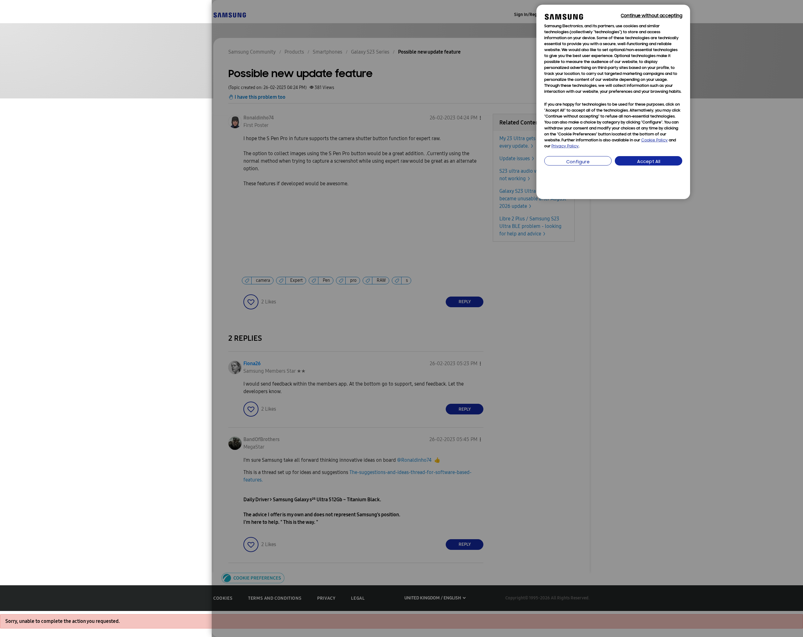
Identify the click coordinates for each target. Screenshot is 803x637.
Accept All (648, 162)
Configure (578, 162)
